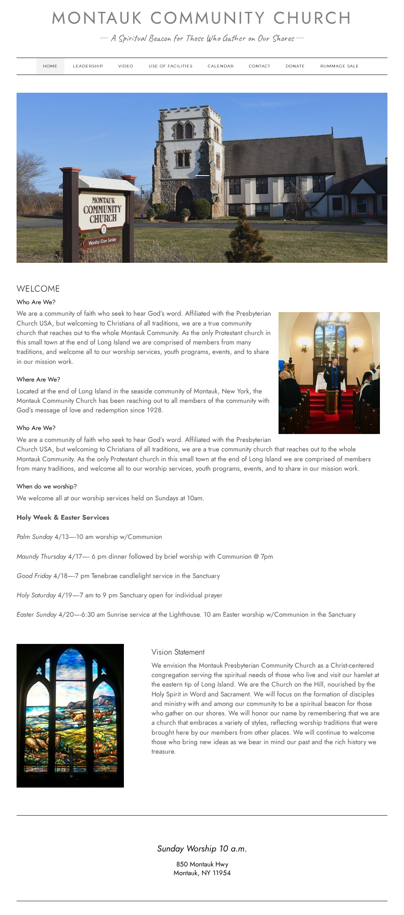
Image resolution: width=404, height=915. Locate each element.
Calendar (221, 66)
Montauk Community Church (202, 18)
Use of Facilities (171, 66)
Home (50, 66)
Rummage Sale (339, 66)
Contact (259, 66)
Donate (295, 66)
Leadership (88, 66)
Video (125, 66)
